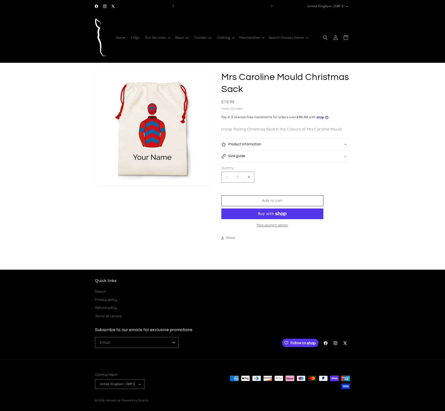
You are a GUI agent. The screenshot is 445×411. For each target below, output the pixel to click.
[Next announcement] (272, 6)
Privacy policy (106, 299)
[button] (157, 37)
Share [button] (230, 238)
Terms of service (108, 316)
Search (100, 291)
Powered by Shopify (135, 400)
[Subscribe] (173, 342)
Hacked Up (113, 400)
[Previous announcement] (173, 6)
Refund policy (106, 308)
